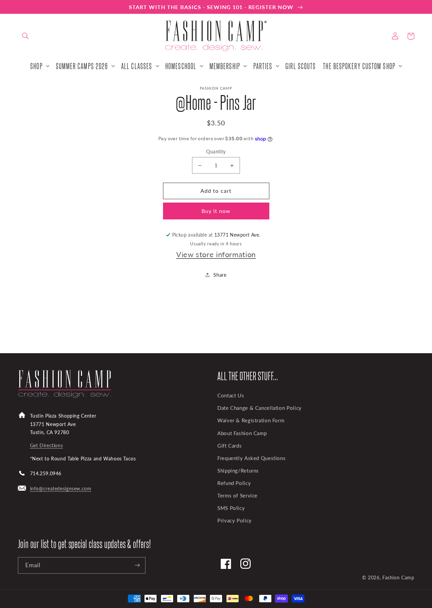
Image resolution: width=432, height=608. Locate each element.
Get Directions (46, 445)
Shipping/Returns (238, 470)
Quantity (215, 151)
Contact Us (230, 395)
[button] (25, 36)
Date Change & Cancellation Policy (259, 408)
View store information (216, 254)
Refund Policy (234, 483)
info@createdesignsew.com (60, 488)
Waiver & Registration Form (250, 420)
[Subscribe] (137, 565)
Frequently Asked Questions (251, 458)
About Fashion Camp (242, 433)
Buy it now (216, 211)
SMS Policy (231, 508)
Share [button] (219, 275)
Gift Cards (229, 446)
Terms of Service (237, 495)
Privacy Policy (234, 520)
